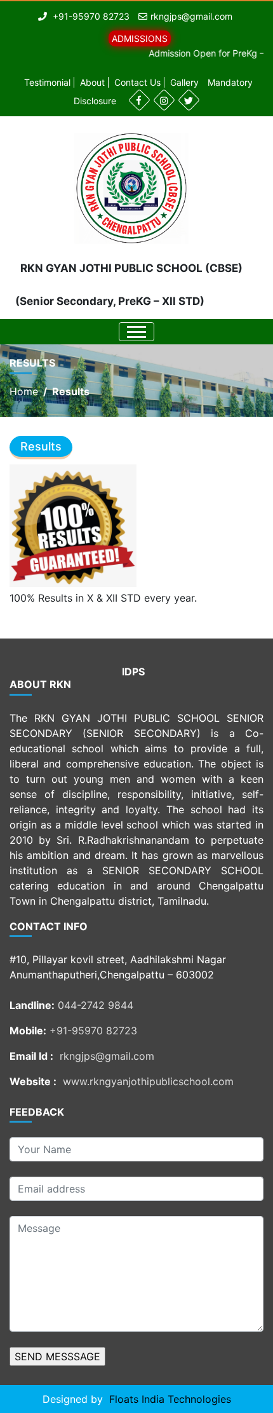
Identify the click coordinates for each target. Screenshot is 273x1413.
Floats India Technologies (170, 1399)
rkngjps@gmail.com (191, 16)
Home (24, 391)
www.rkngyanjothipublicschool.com (148, 1081)
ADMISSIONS (140, 38)
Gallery (184, 82)
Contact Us (137, 82)
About (92, 82)
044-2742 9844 (95, 1005)
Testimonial (47, 82)
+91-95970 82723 (93, 1030)
